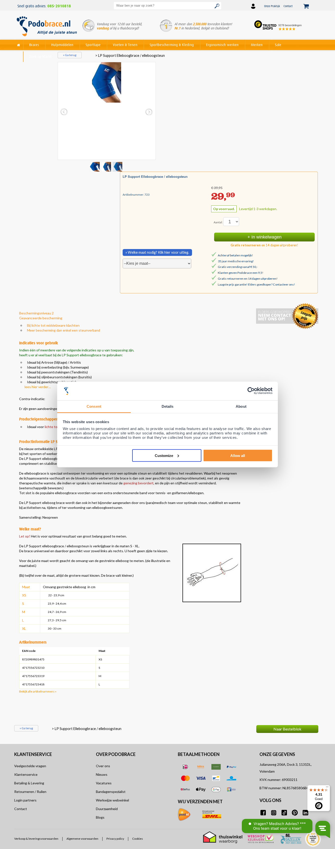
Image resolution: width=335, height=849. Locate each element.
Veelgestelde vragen (30, 766)
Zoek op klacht (40, 56)
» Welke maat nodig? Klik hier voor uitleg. (157, 252)
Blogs (100, 817)
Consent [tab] (94, 406)
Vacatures (104, 783)
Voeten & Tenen (125, 45)
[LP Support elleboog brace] (106, 166)
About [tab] (241, 406)
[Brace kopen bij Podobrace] (46, 26)
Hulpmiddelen (62, 45)
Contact (288, 6)
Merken (257, 45)
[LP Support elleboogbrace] (106, 82)
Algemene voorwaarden (82, 838)
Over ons (103, 766)
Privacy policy (115, 838)
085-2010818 (59, 6)
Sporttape (93, 45)
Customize (164, 455)
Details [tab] (168, 406)
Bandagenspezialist (111, 791)
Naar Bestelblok (287, 729)
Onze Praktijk (272, 6)
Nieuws (101, 774)
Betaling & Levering (29, 783)
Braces (34, 45)
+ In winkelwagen (264, 237)
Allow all (237, 455)
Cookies (137, 838)
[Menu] (327, 788)
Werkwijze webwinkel (112, 800)
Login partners (25, 800)
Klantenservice (26, 774)
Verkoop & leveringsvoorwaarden (36, 838)
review (312, 714)
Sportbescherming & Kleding (172, 45)
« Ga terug (69, 55)
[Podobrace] (18, 44)
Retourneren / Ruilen (30, 791)
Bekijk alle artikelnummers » (37, 691)
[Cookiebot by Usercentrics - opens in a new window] (251, 391)
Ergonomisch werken (222, 45)
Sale (278, 45)
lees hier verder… (38, 387)
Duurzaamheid (107, 809)
